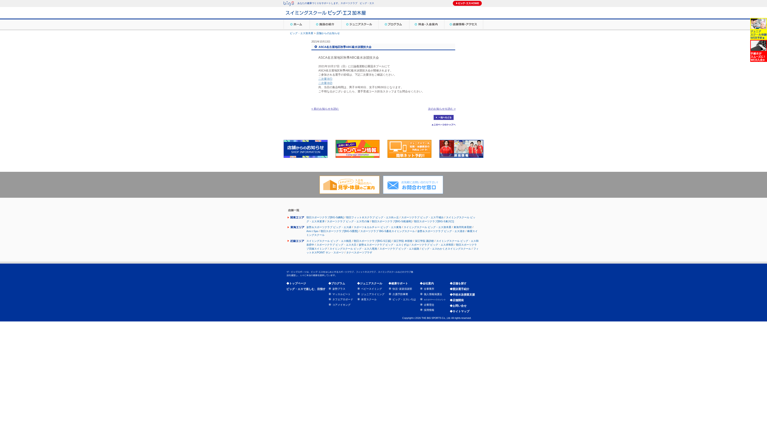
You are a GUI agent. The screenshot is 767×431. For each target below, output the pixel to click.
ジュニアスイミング (372, 294)
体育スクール (369, 299)
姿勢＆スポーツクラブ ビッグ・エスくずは (384, 244)
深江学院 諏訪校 (424, 240)
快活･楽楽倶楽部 (402, 288)
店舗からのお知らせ (328, 33)
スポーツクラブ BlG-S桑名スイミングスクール (387, 231)
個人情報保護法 (433, 294)
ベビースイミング (371, 288)
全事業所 (429, 288)
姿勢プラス (338, 288)
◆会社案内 (427, 283)
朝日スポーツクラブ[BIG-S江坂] (372, 240)
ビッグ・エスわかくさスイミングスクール (446, 248)
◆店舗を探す (458, 283)
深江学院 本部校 (402, 240)
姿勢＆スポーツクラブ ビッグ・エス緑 (328, 227)
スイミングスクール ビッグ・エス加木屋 (427, 227)
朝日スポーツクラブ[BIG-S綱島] (325, 217)
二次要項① (325, 78)
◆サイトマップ (459, 311)
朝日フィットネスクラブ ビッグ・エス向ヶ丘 (372, 217)
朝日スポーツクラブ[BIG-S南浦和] (392, 221)
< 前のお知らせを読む (325, 108)
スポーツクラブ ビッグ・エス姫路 (399, 248)
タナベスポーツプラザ (359, 252)
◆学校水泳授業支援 (462, 294)
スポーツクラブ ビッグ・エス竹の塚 (348, 221)
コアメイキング (341, 304)
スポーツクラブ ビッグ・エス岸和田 (432, 244)
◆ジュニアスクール (369, 283)
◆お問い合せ (458, 305)
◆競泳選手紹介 (459, 289)
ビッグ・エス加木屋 (301, 33)
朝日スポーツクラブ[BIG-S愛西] (339, 231)
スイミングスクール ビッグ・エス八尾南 (353, 248)
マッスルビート (341, 294)
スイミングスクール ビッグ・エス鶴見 (328, 240)
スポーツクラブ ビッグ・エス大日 (336, 244)
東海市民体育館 (463, 227)
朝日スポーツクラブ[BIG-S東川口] (434, 221)
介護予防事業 (400, 294)
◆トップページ (296, 283)
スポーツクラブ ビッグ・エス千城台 (422, 217)
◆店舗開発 (457, 300)
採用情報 (429, 309)
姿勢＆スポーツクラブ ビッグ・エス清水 (441, 231)
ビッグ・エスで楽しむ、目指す (306, 289)
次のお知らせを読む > (442, 108)
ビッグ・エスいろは (404, 299)
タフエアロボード (342, 299)
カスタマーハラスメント (435, 300)
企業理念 (429, 304)
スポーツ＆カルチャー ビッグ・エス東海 (377, 227)
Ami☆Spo (312, 231)
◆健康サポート (398, 283)
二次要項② (325, 83)
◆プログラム (336, 283)
